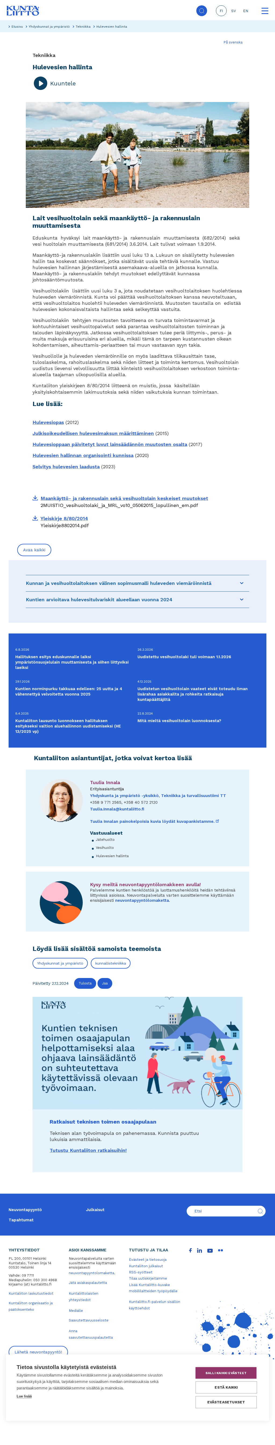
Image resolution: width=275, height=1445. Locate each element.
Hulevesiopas (48, 422)
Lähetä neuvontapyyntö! (38, 1352)
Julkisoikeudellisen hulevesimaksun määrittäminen (93, 433)
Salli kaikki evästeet (226, 1373)
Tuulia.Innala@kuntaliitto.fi (117, 809)
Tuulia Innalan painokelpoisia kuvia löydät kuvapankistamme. (155, 821)
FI (221, 11)
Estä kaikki (226, 1387)
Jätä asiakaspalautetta (88, 1283)
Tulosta (85, 983)
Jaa (105, 983)
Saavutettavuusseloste (88, 1320)
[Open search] (201, 10)
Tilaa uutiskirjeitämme (148, 1278)
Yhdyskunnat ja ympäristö (49, 26)
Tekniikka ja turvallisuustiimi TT (193, 795)
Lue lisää (24, 1396)
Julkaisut (95, 1209)
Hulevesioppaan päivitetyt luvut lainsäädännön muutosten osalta (109, 444)
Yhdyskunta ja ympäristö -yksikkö (124, 795)
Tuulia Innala (105, 782)
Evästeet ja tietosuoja (148, 1260)
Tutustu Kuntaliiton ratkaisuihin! (88, 1150)
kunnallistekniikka (110, 963)
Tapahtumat (21, 1220)
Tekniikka (83, 26)
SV (233, 11)
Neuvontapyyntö (25, 1209)
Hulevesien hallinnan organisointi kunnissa (82, 455)
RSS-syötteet (141, 1272)
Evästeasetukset (226, 1402)
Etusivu (17, 26)
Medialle (76, 1311)
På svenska (233, 42)
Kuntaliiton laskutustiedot (31, 1293)
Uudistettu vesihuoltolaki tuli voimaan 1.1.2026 (184, 656)
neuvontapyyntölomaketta (142, 900)
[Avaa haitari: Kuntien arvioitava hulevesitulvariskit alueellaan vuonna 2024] (241, 600)
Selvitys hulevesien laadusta (66, 466)
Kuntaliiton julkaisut (146, 1266)
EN (245, 11)
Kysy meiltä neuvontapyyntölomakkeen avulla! (145, 884)
